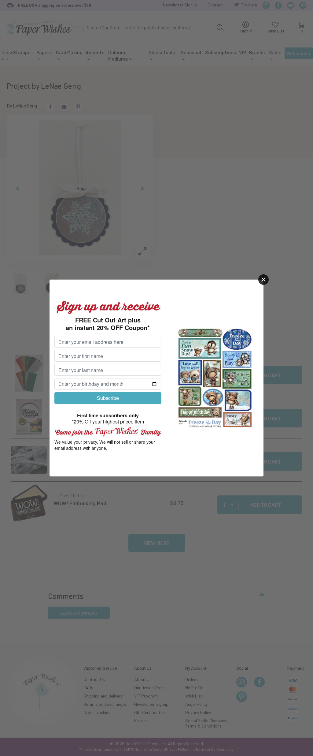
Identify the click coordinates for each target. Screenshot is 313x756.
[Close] (263, 279)
